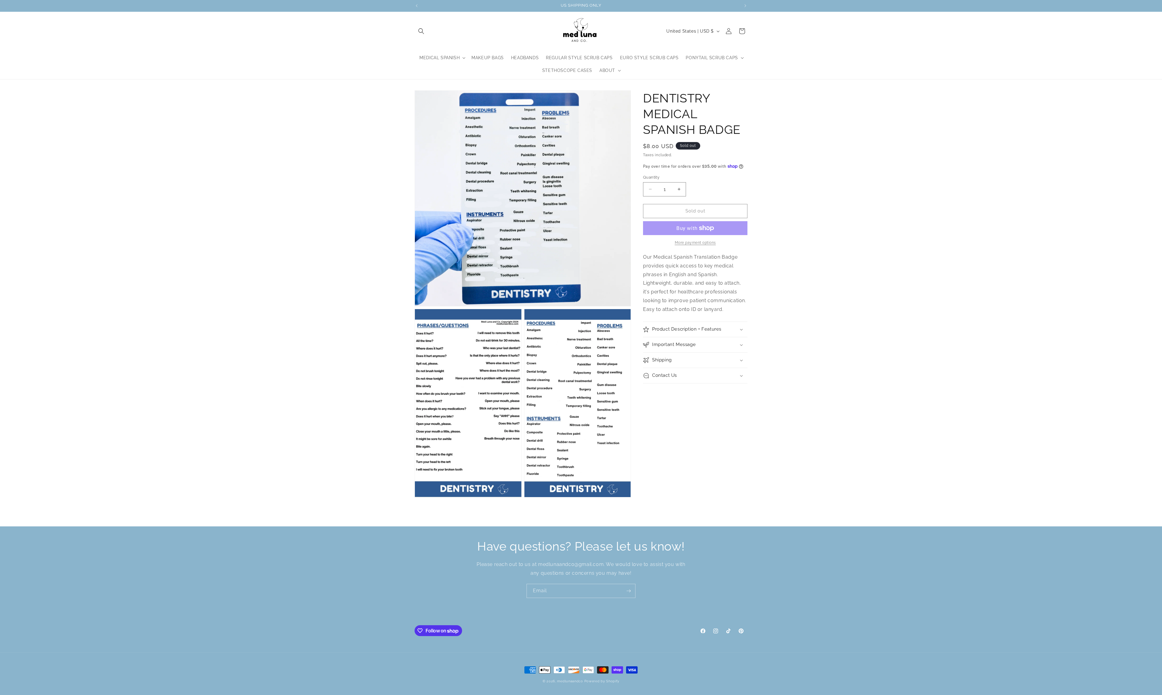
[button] (421, 31)
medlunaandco (570, 681)
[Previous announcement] (416, 5)
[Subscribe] (628, 591)
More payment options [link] (695, 243)
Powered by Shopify (602, 681)
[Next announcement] (745, 5)
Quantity (651, 177)
